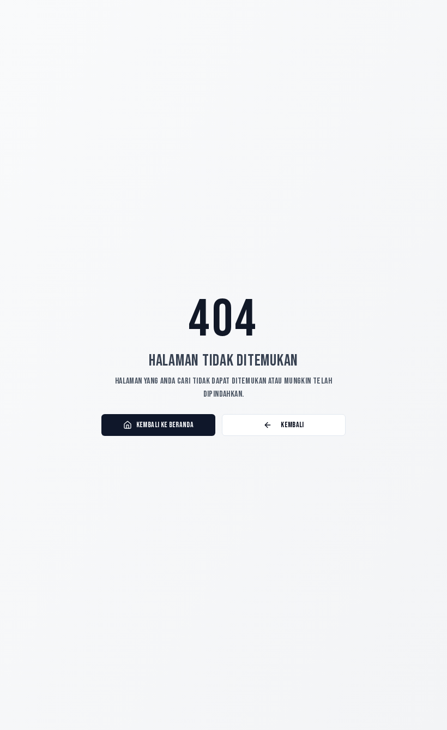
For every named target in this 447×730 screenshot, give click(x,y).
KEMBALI (292, 424)
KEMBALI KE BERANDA (165, 424)
